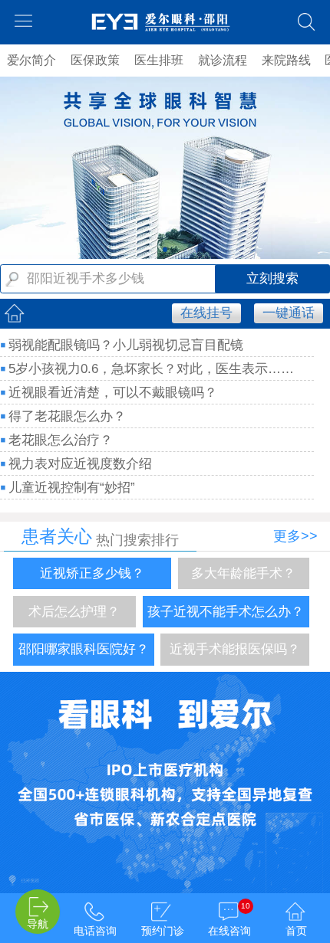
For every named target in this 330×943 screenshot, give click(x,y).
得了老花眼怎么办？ (67, 416)
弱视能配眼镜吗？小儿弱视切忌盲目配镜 (125, 345)
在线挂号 (206, 313)
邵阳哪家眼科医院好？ (83, 649)
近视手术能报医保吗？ (235, 649)
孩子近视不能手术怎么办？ (225, 611)
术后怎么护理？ (74, 611)
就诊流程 (222, 60)
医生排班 (158, 60)
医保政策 (95, 60)
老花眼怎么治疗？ (60, 440)
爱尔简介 (31, 60)
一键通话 (288, 313)
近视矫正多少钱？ (92, 573)
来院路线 (286, 60)
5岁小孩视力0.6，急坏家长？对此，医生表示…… (151, 369)
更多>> (295, 536)
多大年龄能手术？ (243, 573)
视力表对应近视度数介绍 (80, 464)
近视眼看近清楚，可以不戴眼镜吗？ (112, 392)
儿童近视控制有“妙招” (71, 487)
